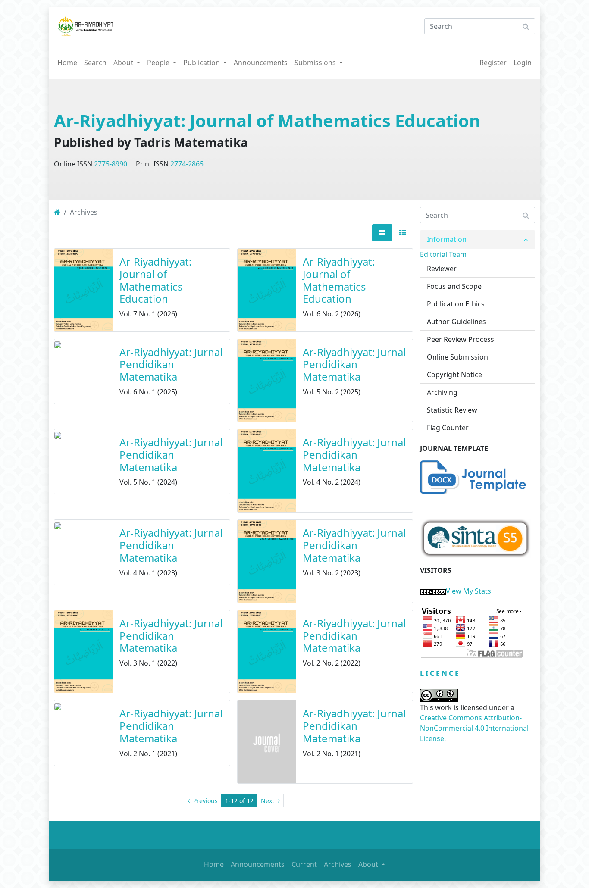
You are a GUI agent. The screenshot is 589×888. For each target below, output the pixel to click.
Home (67, 62)
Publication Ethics (456, 304)
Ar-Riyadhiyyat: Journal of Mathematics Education (267, 120)
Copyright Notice (454, 374)
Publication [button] (202, 62)
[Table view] (402, 232)
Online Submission (457, 357)
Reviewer (442, 268)
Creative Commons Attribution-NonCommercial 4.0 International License (474, 728)
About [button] (124, 62)
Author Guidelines (456, 321)
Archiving (442, 392)
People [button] (159, 62)
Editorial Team (443, 254)
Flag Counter (448, 427)
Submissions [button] (316, 62)
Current (304, 864)
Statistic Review (452, 410)
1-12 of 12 (239, 801)
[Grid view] (382, 232)
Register (493, 62)
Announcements (261, 62)
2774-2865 (187, 164)
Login (523, 62)
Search (95, 62)
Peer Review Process (460, 339)
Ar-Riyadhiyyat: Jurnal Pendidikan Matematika (170, 364)
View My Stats (468, 591)
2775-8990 (110, 164)
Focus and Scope (454, 286)
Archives (337, 864)
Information (447, 239)
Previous (204, 801)
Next (268, 801)
